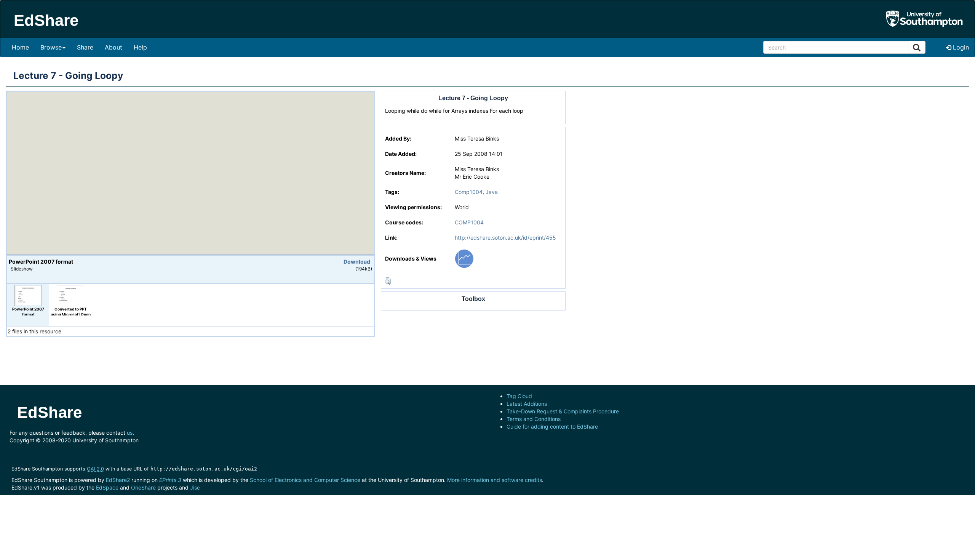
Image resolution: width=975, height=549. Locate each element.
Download (357, 261)
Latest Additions (527, 403)
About (113, 47)
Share (85, 47)
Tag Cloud (519, 396)
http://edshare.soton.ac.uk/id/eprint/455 (505, 237)
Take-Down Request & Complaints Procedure (563, 411)
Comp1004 (469, 192)
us (130, 432)
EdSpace (107, 487)
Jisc (195, 487)
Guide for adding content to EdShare (552, 426)
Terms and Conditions (534, 419)
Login (960, 47)
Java (492, 192)
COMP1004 (469, 222)
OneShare (143, 487)
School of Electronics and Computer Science (305, 480)
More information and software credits (494, 480)
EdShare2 (118, 480)
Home (20, 47)
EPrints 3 (170, 480)
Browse (51, 47)
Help (140, 47)
